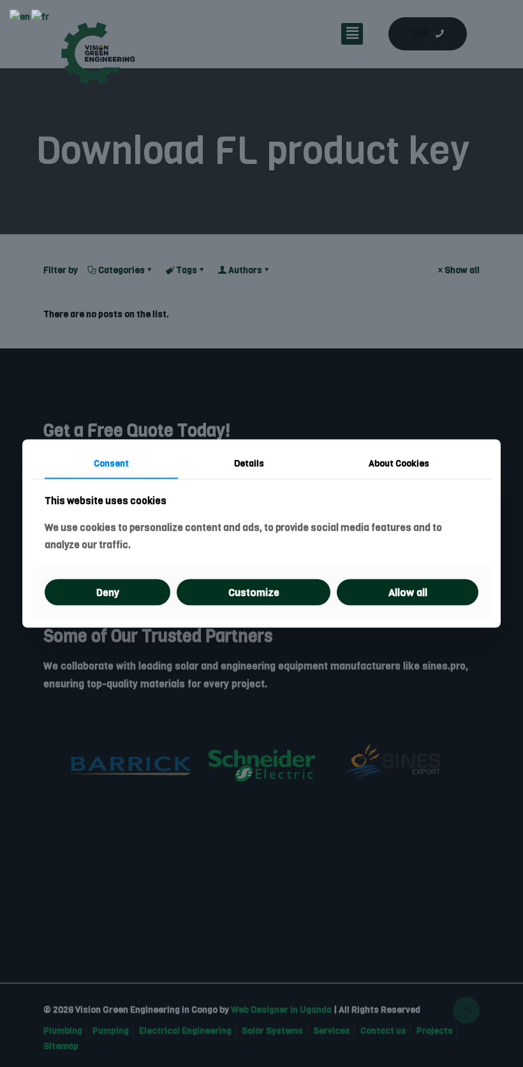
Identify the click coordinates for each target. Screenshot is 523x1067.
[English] (20, 17)
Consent (111, 464)
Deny (107, 592)
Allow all (407, 592)
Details (249, 464)
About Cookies (399, 464)
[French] (40, 17)
